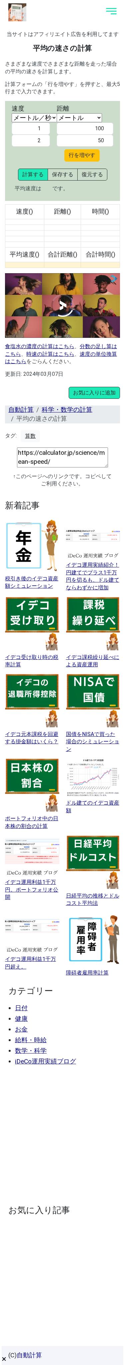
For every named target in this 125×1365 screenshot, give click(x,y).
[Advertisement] (62, 1135)
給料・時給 (31, 1040)
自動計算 (21, 409)
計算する (33, 174)
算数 (30, 436)
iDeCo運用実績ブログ (45, 1061)
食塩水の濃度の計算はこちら (39, 346)
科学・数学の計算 (67, 409)
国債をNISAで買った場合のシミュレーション (92, 741)
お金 (21, 1029)
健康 (21, 1019)
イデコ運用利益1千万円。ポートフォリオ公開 (31, 889)
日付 (21, 1008)
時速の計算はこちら (50, 354)
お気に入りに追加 (94, 392)
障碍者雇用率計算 (87, 973)
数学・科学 (31, 1050)
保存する (62, 174)
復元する (92, 174)
